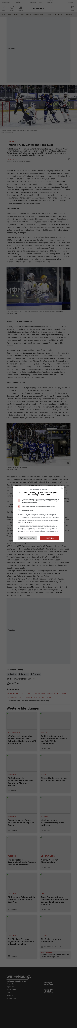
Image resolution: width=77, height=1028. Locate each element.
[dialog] (38, 514)
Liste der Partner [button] (28, 522)
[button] (38, 510)
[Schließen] (62, 488)
